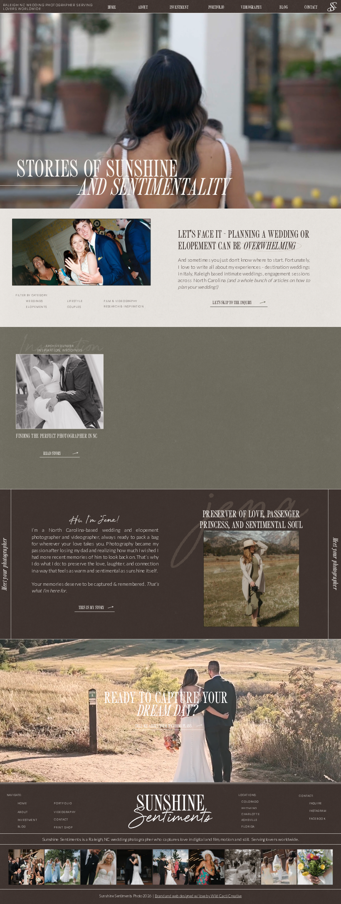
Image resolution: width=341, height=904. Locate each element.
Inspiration (48, 350)
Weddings (72, 350)
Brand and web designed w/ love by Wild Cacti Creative (198, 895)
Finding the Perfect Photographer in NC (56, 435)
